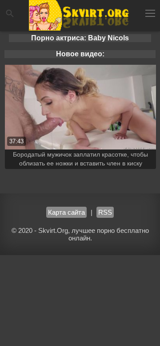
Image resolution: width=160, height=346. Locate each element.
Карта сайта (66, 212)
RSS (105, 212)
